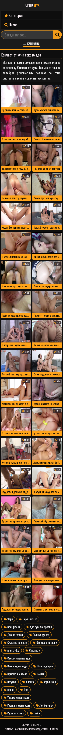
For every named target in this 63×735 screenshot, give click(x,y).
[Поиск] (57, 34)
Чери (10, 619)
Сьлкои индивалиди (18, 658)
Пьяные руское (40, 635)
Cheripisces (13, 627)
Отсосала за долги (46, 642)
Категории (15, 15)
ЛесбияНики (46, 705)
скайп (36, 713)
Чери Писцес (29, 619)
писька (29, 682)
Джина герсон (15, 635)
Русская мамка (15, 713)
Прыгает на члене (17, 674)
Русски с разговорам (18, 705)
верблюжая (49, 682)
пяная (10, 690)
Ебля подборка (44, 666)
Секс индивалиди (17, 666)
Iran (25, 690)
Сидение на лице (17, 642)
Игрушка (11, 682)
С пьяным (34, 650)
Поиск (12, 24)
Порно (31, 5)
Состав (40, 674)
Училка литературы (18, 697)
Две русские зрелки (40, 627)
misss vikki (13, 650)
